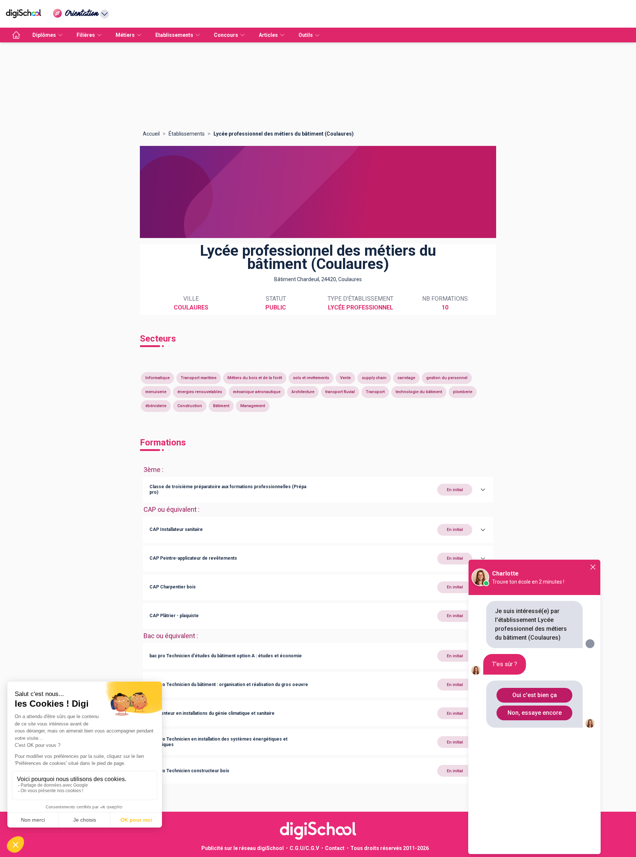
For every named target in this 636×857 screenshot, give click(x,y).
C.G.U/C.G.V (304, 848)
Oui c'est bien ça (534, 695)
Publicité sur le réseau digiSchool (242, 848)
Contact (334, 848)
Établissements (187, 134)
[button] (318, 490)
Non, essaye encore (535, 712)
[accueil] (16, 35)
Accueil (151, 134)
